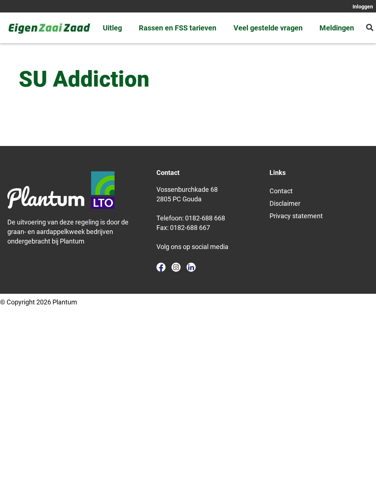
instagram (176, 267)
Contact (281, 191)
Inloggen (362, 7)
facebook (161, 267)
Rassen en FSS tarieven (177, 27)
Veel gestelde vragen (268, 27)
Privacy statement (296, 216)
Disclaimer (285, 203)
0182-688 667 (190, 227)
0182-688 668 (205, 218)
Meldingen (336, 27)
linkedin (191, 267)
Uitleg (112, 27)
